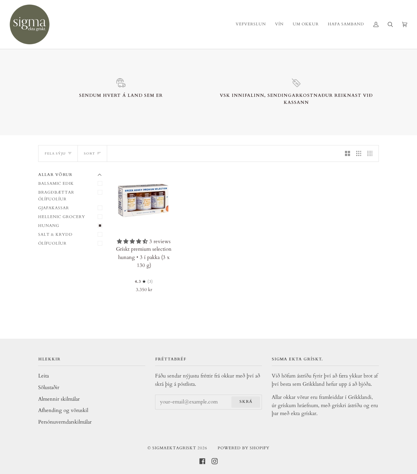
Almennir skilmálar (59, 399)
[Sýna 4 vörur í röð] (371, 153)
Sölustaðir (48, 387)
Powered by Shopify (244, 448)
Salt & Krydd (55, 234)
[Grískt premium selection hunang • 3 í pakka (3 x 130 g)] (143, 201)
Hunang (48, 225)
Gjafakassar (53, 208)
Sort (89, 153)
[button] (133, 241)
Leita (43, 376)
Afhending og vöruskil (63, 410)
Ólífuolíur (52, 243)
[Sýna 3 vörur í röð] (358, 153)
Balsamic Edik (56, 183)
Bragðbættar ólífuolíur (56, 196)
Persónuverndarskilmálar (65, 422)
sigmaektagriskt (174, 448)
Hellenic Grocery (61, 217)
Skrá (245, 401)
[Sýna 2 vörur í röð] (347, 153)
